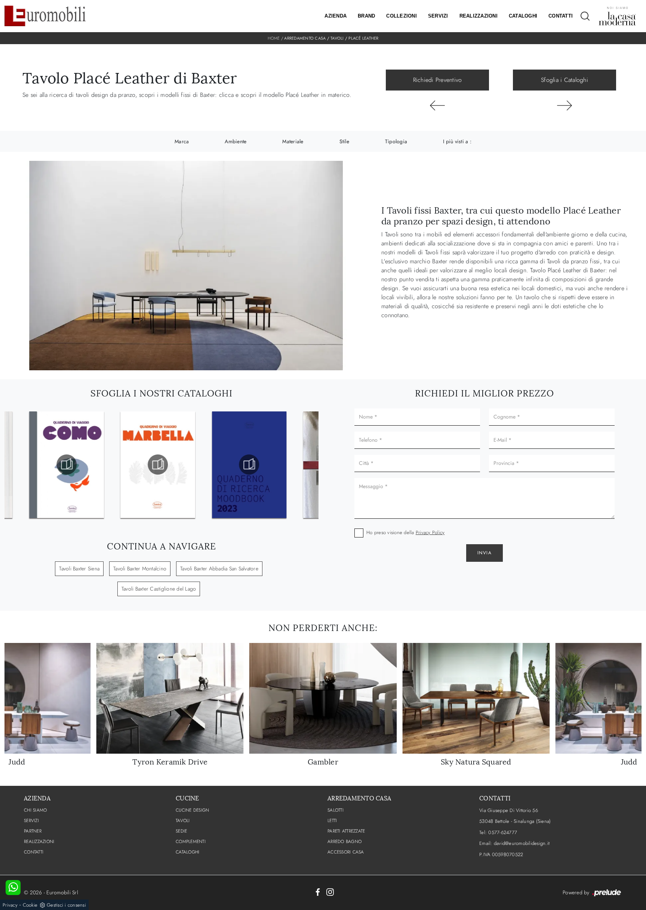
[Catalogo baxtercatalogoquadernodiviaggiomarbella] (66, 464)
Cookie (30, 905)
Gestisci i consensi (66, 905)
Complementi (191, 841)
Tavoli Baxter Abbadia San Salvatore (219, 568)
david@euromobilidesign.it (522, 843)
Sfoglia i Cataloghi (564, 80)
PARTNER (32, 831)
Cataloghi (523, 16)
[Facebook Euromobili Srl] (318, 891)
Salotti (335, 810)
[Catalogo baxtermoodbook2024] (249, 464)
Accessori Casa (345, 852)
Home (274, 38)
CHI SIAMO (35, 810)
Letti (332, 820)
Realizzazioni (478, 16)
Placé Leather (363, 38)
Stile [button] (344, 141)
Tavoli (337, 38)
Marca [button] (182, 141)
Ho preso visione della (405, 532)
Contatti (560, 16)
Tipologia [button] (396, 141)
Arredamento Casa (305, 38)
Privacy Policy (430, 532)
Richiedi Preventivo (437, 80)
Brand (366, 16)
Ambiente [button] (235, 141)
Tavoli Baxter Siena (79, 568)
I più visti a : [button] (457, 141)
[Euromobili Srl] (45, 16)
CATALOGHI (187, 852)
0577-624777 (502, 832)
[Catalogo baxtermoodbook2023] (158, 464)
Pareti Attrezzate (346, 831)
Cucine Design (192, 810)
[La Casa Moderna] (617, 16)
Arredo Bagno (344, 841)
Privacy (10, 905)
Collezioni (401, 16)
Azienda (335, 16)
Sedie (181, 831)
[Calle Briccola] (437, 105)
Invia (484, 552)
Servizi (438, 16)
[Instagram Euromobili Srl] (330, 891)
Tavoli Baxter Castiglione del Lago (158, 588)
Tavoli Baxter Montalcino (139, 568)
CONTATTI (33, 852)
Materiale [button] (292, 141)
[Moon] (564, 105)
